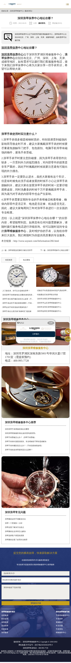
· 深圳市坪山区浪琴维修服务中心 (48, 303)
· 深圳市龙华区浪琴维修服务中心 (48, 307)
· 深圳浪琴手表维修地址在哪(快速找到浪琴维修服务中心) (18, 295)
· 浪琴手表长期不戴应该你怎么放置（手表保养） (18, 299)
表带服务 (4, 632)
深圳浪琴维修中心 (17, 11)
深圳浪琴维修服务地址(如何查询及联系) (20, 433)
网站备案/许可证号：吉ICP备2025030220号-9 (36, 645)
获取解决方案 (36, 603)
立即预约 (35, 334)
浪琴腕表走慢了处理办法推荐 (16, 540)
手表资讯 (59, 629)
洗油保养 (4, 626)
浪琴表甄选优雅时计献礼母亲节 (20, 250)
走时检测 (4, 615)
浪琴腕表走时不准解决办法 (15, 519)
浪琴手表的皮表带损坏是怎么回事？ (19, 450)
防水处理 (4, 619)
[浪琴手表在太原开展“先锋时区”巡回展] (18, 276)
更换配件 (59, 622)
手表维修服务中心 (63, 615)
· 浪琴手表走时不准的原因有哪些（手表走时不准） (18, 303)
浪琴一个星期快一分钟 (13, 523)
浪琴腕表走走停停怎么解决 (15, 531)
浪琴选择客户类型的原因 (14, 535)
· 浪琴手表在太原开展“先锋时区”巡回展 (16, 311)
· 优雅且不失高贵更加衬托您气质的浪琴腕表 (53, 290)
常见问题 (59, 626)
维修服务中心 (61, 632)
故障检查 (4, 622)
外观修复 (4, 629)
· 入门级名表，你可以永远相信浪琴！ (15, 291)
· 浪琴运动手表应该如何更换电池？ (14, 307)
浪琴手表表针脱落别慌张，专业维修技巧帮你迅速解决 (25, 441)
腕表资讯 (28, 11)
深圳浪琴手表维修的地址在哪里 (17, 429)
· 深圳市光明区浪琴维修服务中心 (48, 299)
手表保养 (59, 619)
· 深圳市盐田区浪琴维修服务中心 (48, 311)
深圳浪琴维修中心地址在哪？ (58, 250)
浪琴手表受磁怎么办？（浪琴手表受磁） (20, 437)
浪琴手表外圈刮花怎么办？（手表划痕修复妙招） (24, 446)
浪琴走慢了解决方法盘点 (14, 527)
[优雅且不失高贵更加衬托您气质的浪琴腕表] (53, 276)
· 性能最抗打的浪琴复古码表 (47, 295)
